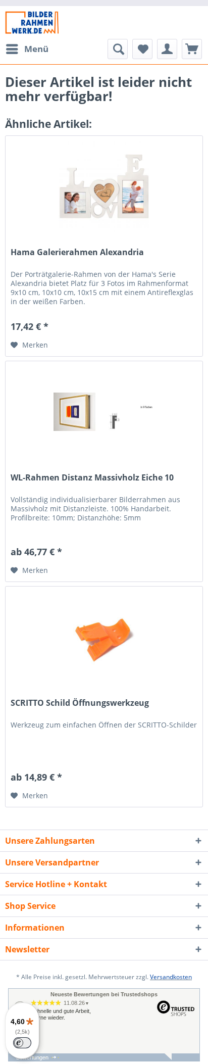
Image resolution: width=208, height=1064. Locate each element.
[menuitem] (27, 49)
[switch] (22, 1042)
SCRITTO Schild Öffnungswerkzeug (80, 703)
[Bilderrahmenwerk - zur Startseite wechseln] (32, 22)
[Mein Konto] (167, 49)
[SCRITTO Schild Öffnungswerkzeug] (104, 637)
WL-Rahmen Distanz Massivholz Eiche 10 (92, 477)
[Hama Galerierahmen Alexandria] (104, 186)
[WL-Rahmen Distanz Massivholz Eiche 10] (104, 411)
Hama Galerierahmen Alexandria (77, 252)
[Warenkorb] (192, 49)
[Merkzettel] (142, 49)
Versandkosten (171, 977)
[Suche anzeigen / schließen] (118, 49)
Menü (36, 49)
